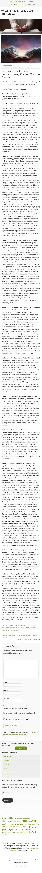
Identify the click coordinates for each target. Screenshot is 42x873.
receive (19, 830)
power (37, 827)
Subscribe (7, 800)
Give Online (21, 748)
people (29, 826)
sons (3, 630)
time (25, 832)
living (6, 827)
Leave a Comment (7, 65)
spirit (4, 832)
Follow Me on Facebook (11, 808)
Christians (7, 821)
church (15, 821)
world (16, 630)
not (24, 827)
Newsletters (7, 764)
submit (14, 832)
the (17, 832)
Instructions (21, 824)
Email (6, 690)
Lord (10, 827)
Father (30, 821)
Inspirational (7, 760)
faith (25, 821)
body (15, 818)
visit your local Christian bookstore (24, 82)
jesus (32, 628)
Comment (7, 658)
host (27, 628)
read (15, 830)
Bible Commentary (9, 756)
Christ (23, 818)
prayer (10, 829)
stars (7, 630)
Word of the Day (8, 776)
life (38, 824)
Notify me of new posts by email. (17, 719)
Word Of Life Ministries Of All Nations (17, 12)
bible (11, 817)
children (19, 818)
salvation (25, 829)
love (14, 826)
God (35, 821)
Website (6, 698)
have (3, 824)
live (3, 827)
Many (18, 827)
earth (18, 628)
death (19, 821)
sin (35, 829)
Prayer (5, 768)
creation (12, 628)
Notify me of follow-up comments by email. (21, 713)
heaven (22, 628)
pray (4, 830)
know (33, 824)
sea (35, 628)
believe (5, 818)
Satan (31, 829)
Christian (27, 818)
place (33, 827)
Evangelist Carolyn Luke (26, 67)
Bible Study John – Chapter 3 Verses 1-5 (27, 639)
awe (34, 625)
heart (7, 824)
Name (6, 682)
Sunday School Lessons (18, 625)
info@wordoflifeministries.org (17, 4)
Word (11, 630)
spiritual (10, 832)
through (20, 832)
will (28, 832)
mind (21, 827)
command (5, 628)
